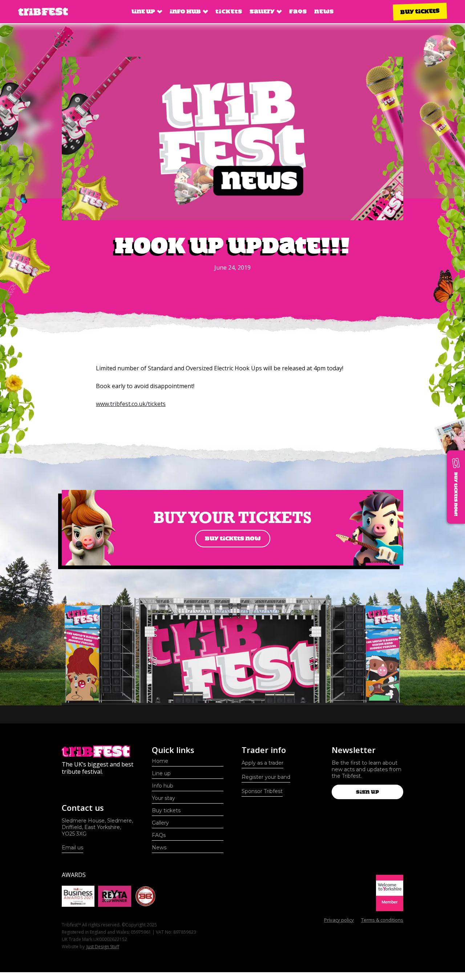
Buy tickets (420, 11)
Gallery (160, 823)
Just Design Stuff (102, 946)
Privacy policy (339, 920)
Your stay (163, 798)
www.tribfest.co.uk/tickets (131, 404)
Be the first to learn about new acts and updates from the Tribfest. (366, 769)
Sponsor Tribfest (262, 791)
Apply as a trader (262, 763)
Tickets (228, 11)
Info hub (162, 785)
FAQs (298, 11)
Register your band (266, 777)
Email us (72, 847)
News (324, 11)
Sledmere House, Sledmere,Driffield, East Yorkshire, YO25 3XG (97, 827)
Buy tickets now (232, 538)
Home (160, 761)
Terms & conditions (382, 920)
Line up (161, 773)
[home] (43, 12)
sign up (367, 792)
